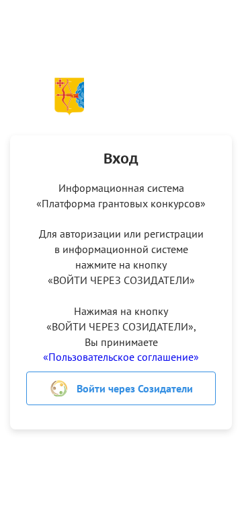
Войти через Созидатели (135, 388)
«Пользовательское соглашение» (121, 356)
